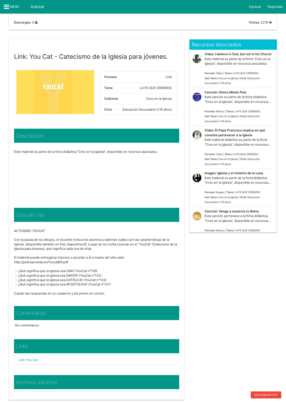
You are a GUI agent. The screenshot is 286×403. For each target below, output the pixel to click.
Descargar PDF (266, 394)
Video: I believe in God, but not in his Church (238, 54)
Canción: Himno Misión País (225, 92)
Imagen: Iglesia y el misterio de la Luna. (234, 173)
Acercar (37, 6)
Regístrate (275, 7)
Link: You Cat (28, 360)
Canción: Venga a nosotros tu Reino (232, 211)
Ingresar (255, 7)
